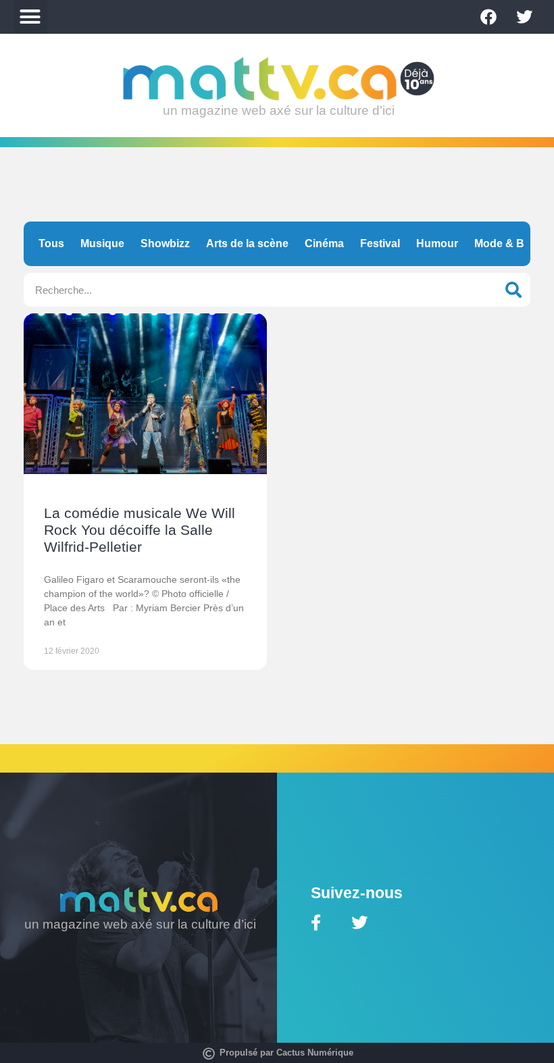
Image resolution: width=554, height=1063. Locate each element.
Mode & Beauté (513, 243)
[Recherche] (513, 290)
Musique (102, 243)
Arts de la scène (247, 243)
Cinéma (324, 243)
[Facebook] (488, 17)
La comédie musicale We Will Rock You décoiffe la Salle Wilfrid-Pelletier (139, 529)
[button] (30, 17)
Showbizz (165, 243)
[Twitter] (524, 17)
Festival (380, 243)
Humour (437, 243)
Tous (51, 243)
